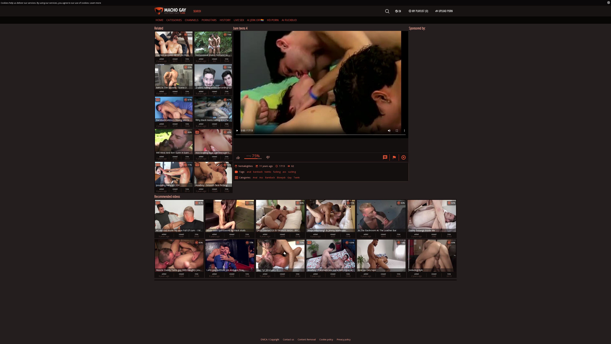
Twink (297, 177)
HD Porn (273, 20)
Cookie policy (326, 339)
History (225, 20)
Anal (255, 177)
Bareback (270, 177)
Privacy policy (344, 339)
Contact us (288, 339)
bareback (258, 171)
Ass (261, 177)
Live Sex (239, 20)
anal (249, 171)
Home (159, 20)
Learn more (95, 2)
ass (284, 171)
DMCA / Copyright (270, 339)
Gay (289, 177)
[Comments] (385, 157)
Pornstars (209, 20)
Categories (174, 20)
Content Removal (307, 339)
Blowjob (281, 177)
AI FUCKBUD (289, 20)
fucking (277, 171)
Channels (191, 20)
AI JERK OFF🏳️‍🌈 (255, 20)
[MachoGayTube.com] (170, 11)
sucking (292, 171)
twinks (268, 171)
